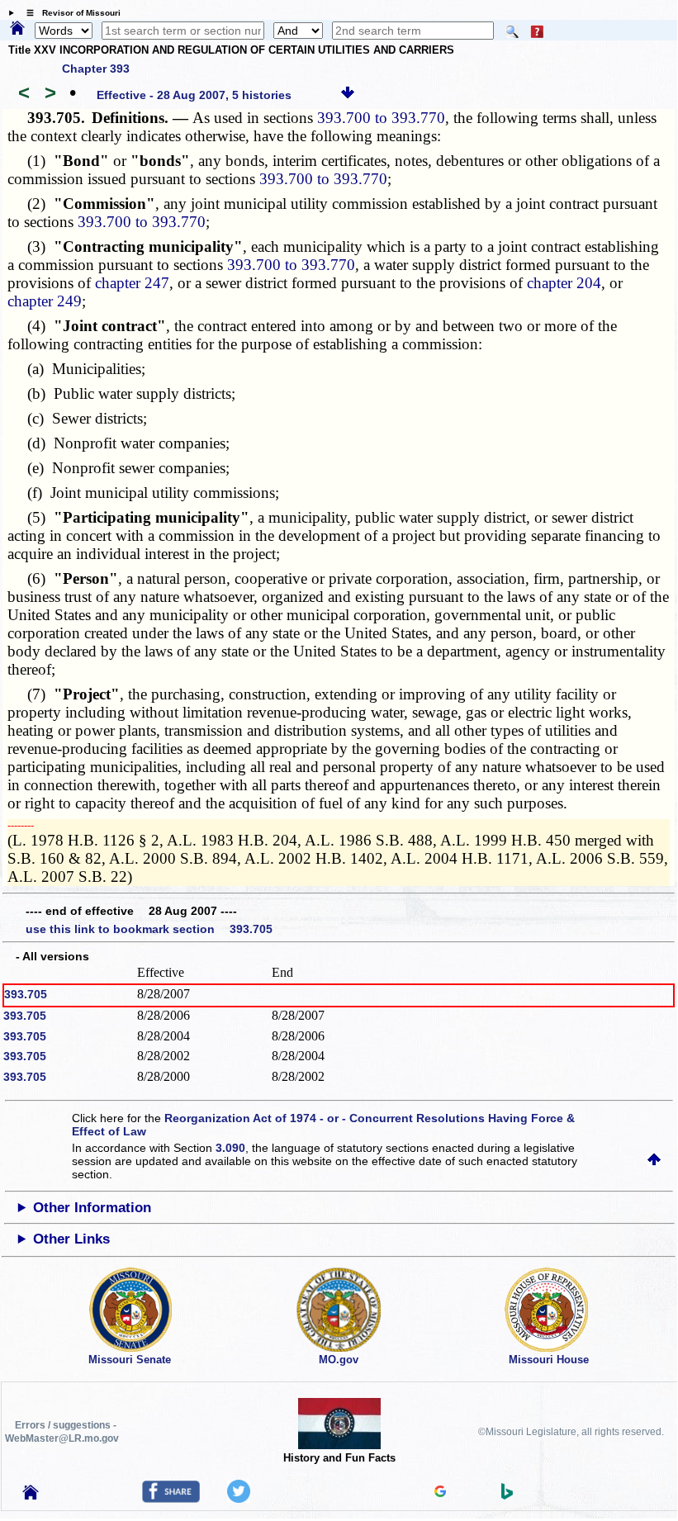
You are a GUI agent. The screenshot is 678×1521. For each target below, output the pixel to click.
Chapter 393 (96, 68)
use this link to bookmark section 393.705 (149, 929)
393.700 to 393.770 (381, 117)
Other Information (92, 1207)
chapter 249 (44, 301)
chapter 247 (132, 282)
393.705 (25, 994)
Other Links (71, 1239)
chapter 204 (564, 282)
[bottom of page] (347, 95)
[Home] (17, 29)
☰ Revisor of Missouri (69, 12)
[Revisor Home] (30, 1495)
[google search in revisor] (440, 1493)
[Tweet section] (238, 1498)
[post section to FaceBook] (171, 1498)
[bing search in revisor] (507, 1495)
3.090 (230, 1147)
